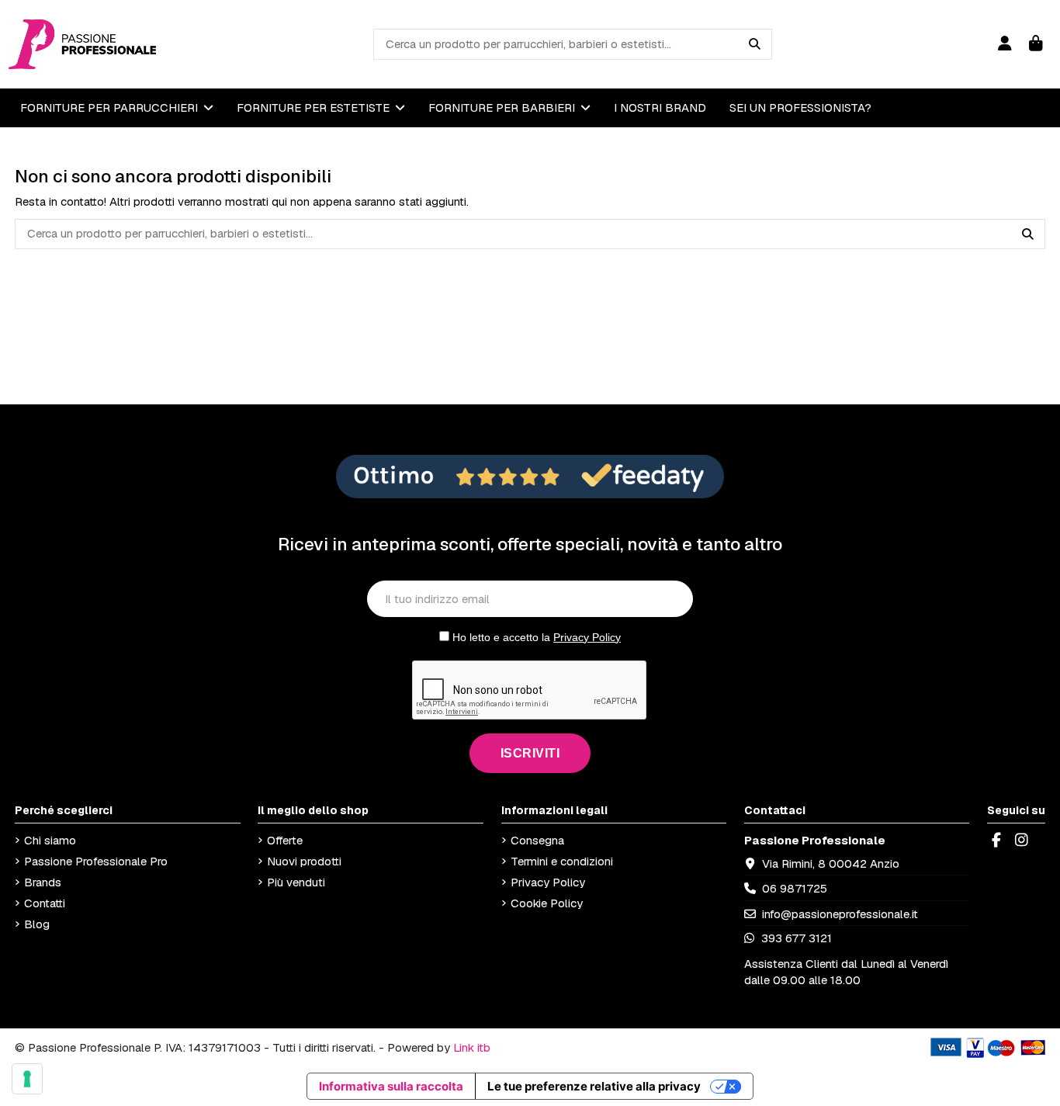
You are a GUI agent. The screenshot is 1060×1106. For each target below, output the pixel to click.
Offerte (285, 840)
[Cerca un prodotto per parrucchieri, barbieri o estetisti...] (754, 44)
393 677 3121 (795, 938)
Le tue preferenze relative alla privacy (594, 1086)
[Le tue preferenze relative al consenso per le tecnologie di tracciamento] (27, 1079)
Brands (42, 882)
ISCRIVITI (530, 753)
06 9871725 (794, 888)
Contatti (44, 903)
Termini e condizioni (562, 861)
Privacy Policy (587, 637)
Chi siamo (50, 840)
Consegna (537, 840)
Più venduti (296, 882)
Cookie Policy (547, 903)
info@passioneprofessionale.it (840, 914)
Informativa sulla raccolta (391, 1086)
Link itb (471, 1047)
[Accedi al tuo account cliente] (1004, 44)
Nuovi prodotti (304, 861)
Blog (37, 924)
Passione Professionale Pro (96, 861)
